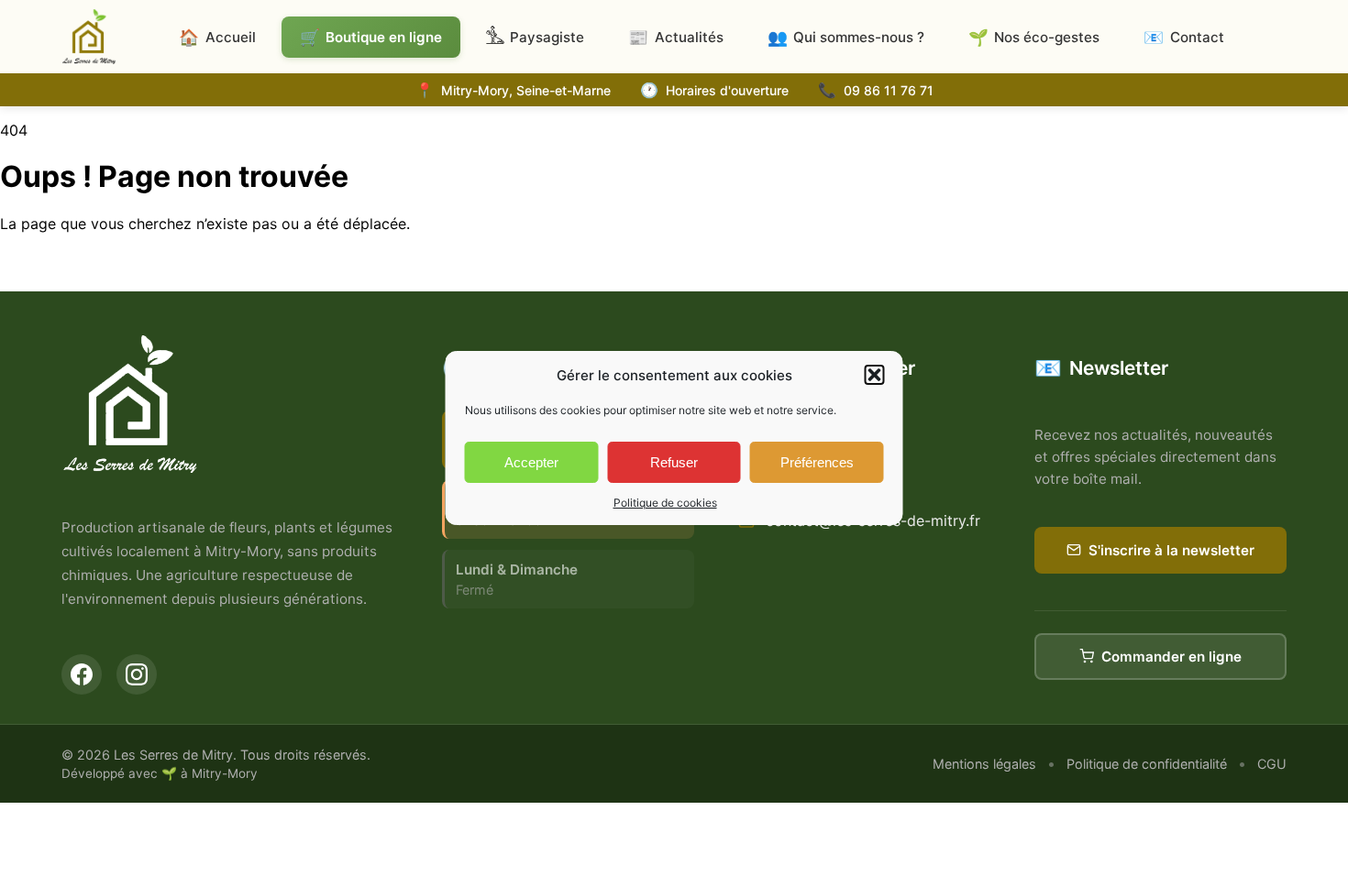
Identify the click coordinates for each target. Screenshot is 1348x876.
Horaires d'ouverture (727, 90)
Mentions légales (984, 764)
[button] (875, 375)
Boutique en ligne (371, 37)
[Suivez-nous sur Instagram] (136, 674)
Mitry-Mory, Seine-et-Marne (526, 90)
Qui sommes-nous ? (846, 37)
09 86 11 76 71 (889, 90)
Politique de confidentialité (1146, 764)
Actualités (675, 37)
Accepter (531, 462)
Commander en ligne (1171, 656)
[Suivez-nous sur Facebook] (81, 674)
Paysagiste (547, 37)
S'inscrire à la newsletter (1171, 550)
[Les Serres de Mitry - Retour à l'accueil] (88, 36)
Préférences (817, 462)
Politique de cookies (665, 502)
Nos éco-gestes (1033, 37)
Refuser (674, 462)
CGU (1272, 764)
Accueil (217, 37)
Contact (1183, 37)
